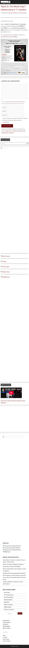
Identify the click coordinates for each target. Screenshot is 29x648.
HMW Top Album (8, 604)
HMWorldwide (7, 607)
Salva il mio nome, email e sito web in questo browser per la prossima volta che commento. (15, 120)
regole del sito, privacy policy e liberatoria (15, 101)
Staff (4, 635)
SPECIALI (5, 624)
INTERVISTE (6, 620)
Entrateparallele (8, 599)
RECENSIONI (6, 626)
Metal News (23, 13)
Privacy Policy (6, 641)
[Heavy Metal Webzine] (5, 2)
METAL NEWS (6, 628)
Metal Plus (6, 602)
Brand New (7, 592)
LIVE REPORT (6, 622)
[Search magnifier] (27, 143)
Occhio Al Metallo (8, 597)
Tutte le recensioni (9, 609)
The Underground (9, 595)
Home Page (6, 639)
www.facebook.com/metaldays (9, 37)
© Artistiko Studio (14, 646)
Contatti (5, 637)
